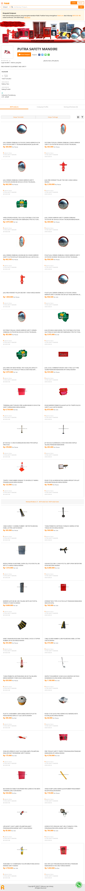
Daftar (74, 3)
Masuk (80, 3)
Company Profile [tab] (42, 107)
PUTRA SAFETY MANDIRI (9, 154)
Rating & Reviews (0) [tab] (71, 107)
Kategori (5, 7)
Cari (81, 7)
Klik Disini (27, 17)
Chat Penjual (25, 54)
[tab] (14, 107)
